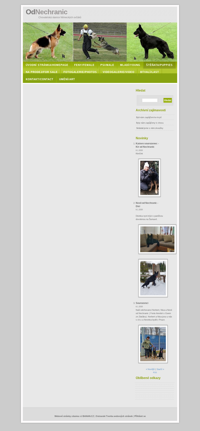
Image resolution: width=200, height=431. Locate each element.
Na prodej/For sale (42, 72)
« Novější (150, 369)
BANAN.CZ (88, 416)
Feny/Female (84, 65)
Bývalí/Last (149, 72)
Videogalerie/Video (118, 72)
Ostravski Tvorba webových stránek (114, 416)
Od (46, 12)
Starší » (160, 369)
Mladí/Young (130, 65)
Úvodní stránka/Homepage (47, 65)
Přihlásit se (140, 416)
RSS (155, 373)
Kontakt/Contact (39, 79)
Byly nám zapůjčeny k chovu (149, 123)
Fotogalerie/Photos (80, 72)
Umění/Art (67, 79)
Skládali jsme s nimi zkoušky (149, 128)
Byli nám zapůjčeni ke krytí (149, 117)
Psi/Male (107, 65)
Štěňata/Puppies (159, 65)
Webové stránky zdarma (66, 416)
